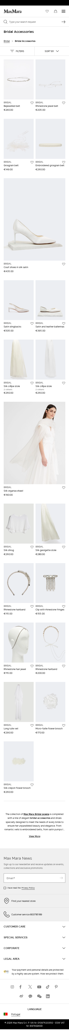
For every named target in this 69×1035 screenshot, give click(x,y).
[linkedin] (47, 996)
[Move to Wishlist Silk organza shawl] (63, 487)
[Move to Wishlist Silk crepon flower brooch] (32, 785)
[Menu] (63, 11)
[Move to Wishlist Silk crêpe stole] (32, 383)
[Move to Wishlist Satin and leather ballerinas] (63, 323)
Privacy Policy (28, 887)
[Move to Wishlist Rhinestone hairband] (32, 606)
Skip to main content (13, 2)
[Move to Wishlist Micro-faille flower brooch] (63, 725)
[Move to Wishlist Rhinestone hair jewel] (32, 666)
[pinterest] (56, 987)
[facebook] (21, 987)
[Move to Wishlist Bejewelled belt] (32, 103)
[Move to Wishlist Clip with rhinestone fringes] (63, 606)
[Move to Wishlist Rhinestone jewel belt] (63, 103)
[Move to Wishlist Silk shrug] (32, 547)
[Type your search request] (63, 22)
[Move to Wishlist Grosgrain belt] (32, 162)
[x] (30, 987)
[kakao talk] (30, 996)
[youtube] (39, 987)
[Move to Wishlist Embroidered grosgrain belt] (63, 162)
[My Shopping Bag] (55, 11)
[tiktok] (47, 987)
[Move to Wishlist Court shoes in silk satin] (63, 264)
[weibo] (21, 996)
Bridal (7, 41)
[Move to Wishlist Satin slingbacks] (32, 323)
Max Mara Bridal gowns (36, 814)
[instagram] (12, 987)
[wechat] (39, 996)
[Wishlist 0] (47, 11)
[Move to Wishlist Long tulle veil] (32, 725)
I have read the (21, 887)
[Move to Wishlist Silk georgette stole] (63, 547)
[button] (17, 51)
